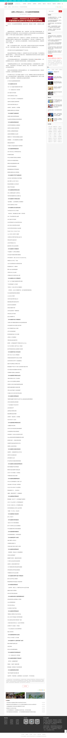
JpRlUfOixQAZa (51, 35)
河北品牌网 (59, 136)
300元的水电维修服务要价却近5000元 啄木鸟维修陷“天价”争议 (54, 43)
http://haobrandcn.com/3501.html (25, 682)
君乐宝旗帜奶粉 (60, 128)
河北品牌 (55, 136)
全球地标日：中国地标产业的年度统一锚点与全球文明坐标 (58, 119)
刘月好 (60, 126)
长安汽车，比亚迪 (60, 141)
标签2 (55, 133)
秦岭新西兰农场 (56, 71)
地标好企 (44, 3)
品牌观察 (34, 3)
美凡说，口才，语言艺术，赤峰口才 (60, 140)
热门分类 (5, 0)
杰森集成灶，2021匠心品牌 (60, 131)
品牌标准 (58, 3)
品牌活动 (39, 3)
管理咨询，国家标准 (50, 140)
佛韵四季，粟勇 (55, 126)
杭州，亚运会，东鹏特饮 (55, 131)
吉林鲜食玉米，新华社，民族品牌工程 (55, 128)
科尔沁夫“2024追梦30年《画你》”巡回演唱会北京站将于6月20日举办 (55, 48)
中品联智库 (28, 0)
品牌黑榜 (17, 723)
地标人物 (49, 3)
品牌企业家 (23, 0)
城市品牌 (5, 722)
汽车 (50, 136)
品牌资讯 (11, 719)
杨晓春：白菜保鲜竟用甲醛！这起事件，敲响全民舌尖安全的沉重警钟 (58, 114)
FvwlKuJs (49, 39)
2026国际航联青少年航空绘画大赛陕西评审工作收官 (16, 706)
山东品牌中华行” (55, 130)
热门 (49, 69)
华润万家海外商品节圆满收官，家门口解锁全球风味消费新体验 (58, 105)
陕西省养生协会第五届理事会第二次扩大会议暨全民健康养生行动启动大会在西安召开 (21, 704)
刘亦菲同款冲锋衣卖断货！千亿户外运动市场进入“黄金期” (55, 36)
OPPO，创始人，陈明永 (50, 126)
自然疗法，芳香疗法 (50, 141)
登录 (59, 0)
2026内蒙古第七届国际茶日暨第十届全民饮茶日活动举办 (16, 702)
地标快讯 (54, 3)
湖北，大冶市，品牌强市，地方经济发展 (55, 138)
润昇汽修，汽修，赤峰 (50, 138)
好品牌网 (24, 736)
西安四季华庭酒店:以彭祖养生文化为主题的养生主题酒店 (58, 82)
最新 (53, 69)
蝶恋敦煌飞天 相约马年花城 (11, 708)
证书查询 (14, 0)
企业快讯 (11, 723)
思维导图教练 (50, 131)
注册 (62, 0)
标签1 (50, 133)
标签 (61, 69)
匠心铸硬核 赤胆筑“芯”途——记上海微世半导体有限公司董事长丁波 (58, 100)
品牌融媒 (17, 719)
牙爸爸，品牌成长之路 (60, 138)
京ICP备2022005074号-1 (32, 736)
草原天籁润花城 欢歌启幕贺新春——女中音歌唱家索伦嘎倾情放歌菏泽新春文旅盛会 (21, 711)
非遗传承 (10, 0)
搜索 (60, 11)
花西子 (55, 141)
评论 (57, 69)
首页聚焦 (24, 3)
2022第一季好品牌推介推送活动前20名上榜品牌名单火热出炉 (55, 52)
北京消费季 (50, 128)
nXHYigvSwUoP (51, 46)
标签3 (60, 133)
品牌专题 (29, 3)
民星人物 (19, 0)
